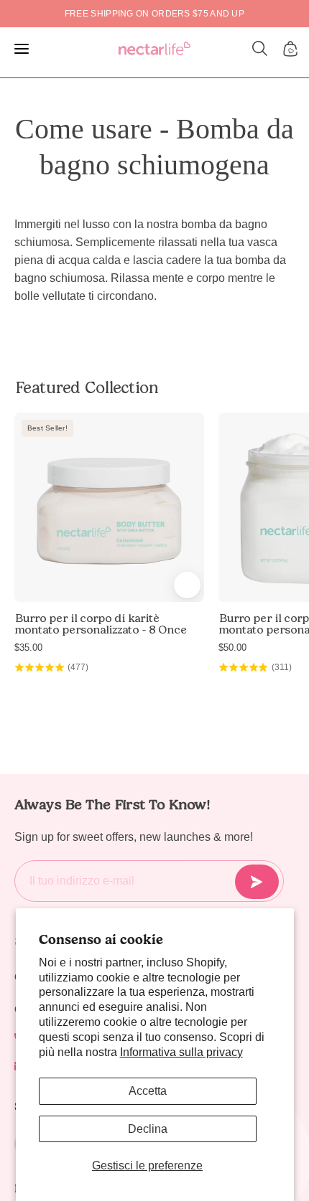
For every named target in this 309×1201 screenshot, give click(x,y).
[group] (154, 13)
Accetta (148, 1091)
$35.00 (28, 647)
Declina (147, 1129)
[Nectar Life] (154, 49)
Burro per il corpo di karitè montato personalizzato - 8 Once (100, 624)
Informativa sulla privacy (181, 1052)
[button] (260, 48)
